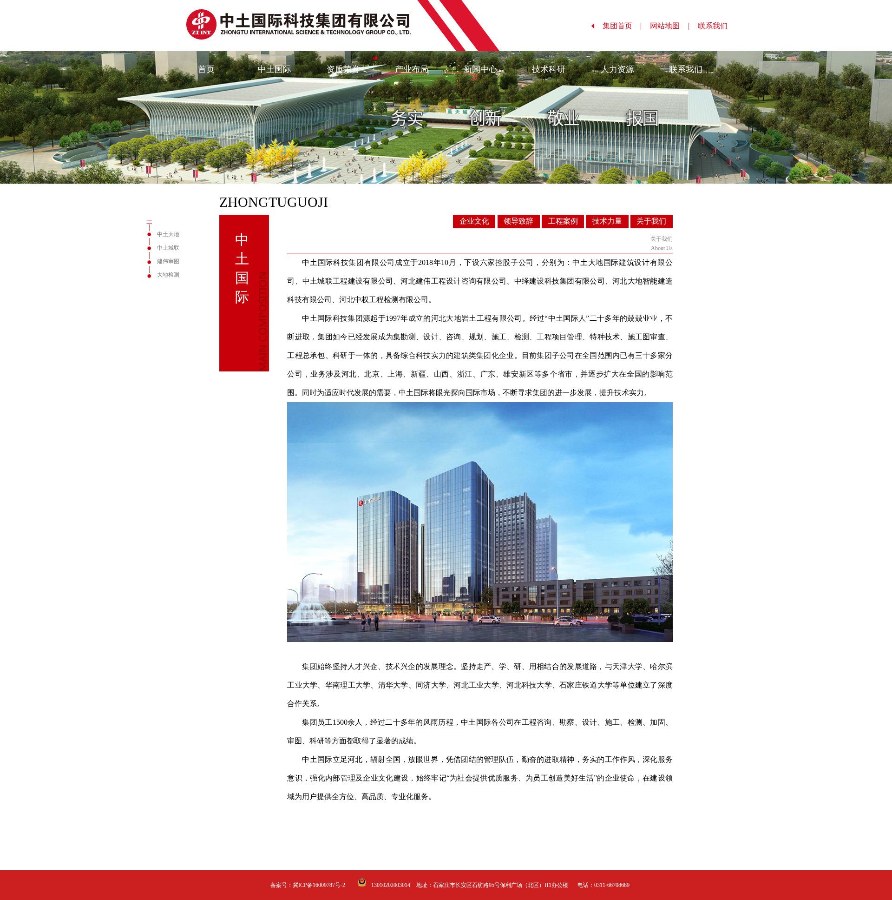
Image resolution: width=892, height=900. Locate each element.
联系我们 (717, 26)
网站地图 (669, 26)
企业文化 (474, 221)
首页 (206, 69)
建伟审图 (168, 261)
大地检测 (168, 274)
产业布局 (411, 69)
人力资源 (617, 69)
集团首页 (622, 26)
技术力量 (607, 221)
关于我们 (651, 221)
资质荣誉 (343, 69)
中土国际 (274, 69)
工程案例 (563, 221)
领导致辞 (518, 221)
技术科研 (548, 69)
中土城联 (168, 248)
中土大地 (168, 234)
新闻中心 (480, 69)
